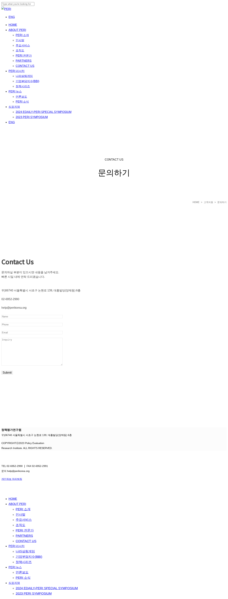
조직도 (20, 525)
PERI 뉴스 (15, 567)
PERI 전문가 (25, 530)
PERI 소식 (23, 577)
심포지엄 (14, 582)
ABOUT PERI (17, 503)
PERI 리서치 (17, 546)
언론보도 (22, 572)
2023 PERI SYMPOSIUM (34, 593)
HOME (196, 202)
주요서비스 (24, 519)
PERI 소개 (23, 509)
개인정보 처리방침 (11, 479)
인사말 (20, 514)
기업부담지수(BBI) (29, 556)
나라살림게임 (25, 551)
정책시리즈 (24, 562)
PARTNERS (24, 535)
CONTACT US (26, 541)
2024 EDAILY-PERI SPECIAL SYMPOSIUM (47, 588)
